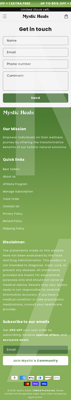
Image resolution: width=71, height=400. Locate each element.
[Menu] (5, 16)
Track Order (11, 199)
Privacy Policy (13, 213)
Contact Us (11, 206)
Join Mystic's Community (35, 361)
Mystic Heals (24, 390)
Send (35, 98)
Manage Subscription (18, 191)
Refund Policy (12, 221)
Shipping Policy (13, 228)
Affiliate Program (15, 184)
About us (9, 176)
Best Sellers (11, 169)
